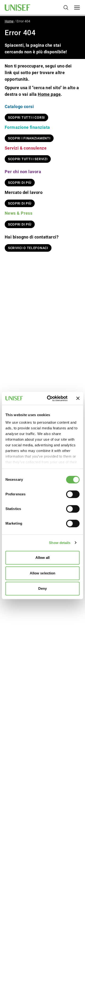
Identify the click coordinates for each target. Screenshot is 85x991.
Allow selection (42, 573)
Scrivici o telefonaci (28, 248)
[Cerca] (66, 7)
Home (9, 21)
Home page (49, 94)
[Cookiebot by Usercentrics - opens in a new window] (50, 398)
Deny (42, 588)
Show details (59, 543)
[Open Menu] (77, 7)
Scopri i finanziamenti (29, 138)
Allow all (42, 558)
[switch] (73, 494)
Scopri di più (19, 182)
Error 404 (23, 21)
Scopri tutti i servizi (27, 159)
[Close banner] (78, 398)
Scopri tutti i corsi (26, 117)
